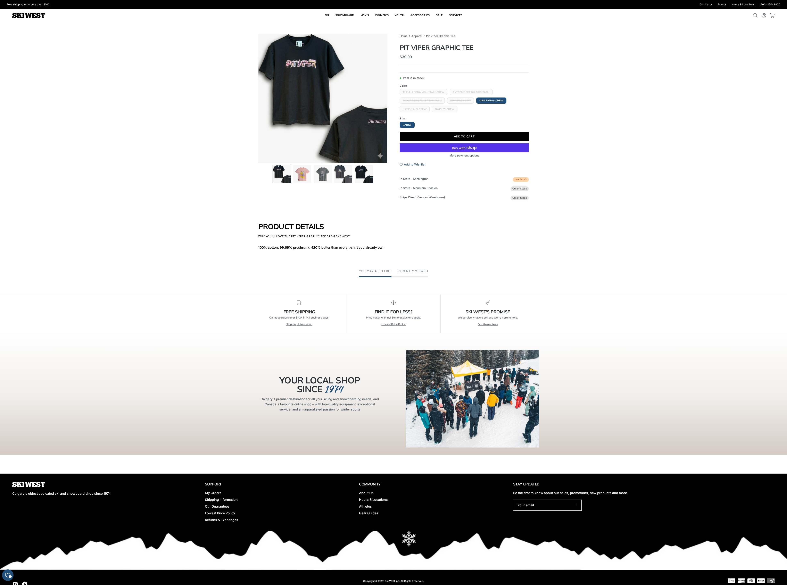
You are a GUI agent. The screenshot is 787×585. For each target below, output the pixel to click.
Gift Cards (706, 4)
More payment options (464, 155)
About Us (366, 493)
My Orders (213, 493)
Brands (722, 4)
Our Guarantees (488, 324)
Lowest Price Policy (393, 324)
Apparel (416, 36)
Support (213, 484)
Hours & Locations (743, 4)
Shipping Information (299, 324)
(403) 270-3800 (770, 4)
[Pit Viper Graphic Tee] (282, 174)
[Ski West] (28, 15)
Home (403, 36)
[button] (456, 15)
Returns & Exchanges (221, 520)
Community (370, 484)
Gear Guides (368, 513)
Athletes (365, 506)
